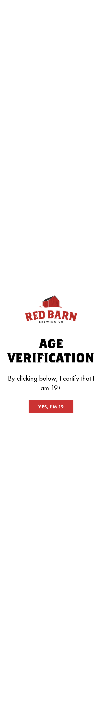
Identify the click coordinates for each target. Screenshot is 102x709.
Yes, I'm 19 (51, 407)
